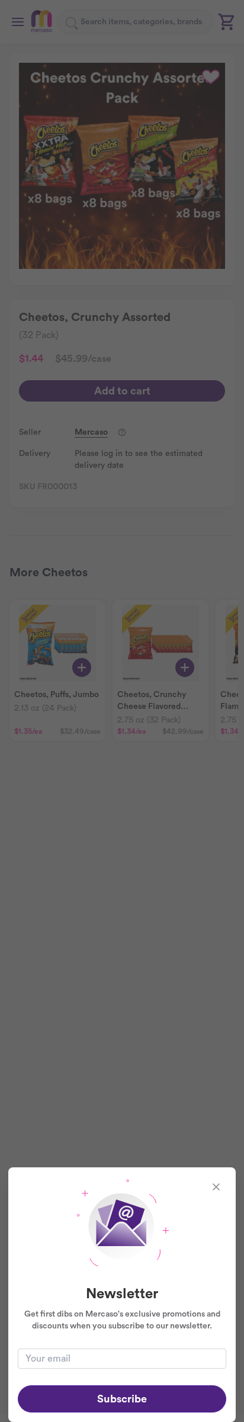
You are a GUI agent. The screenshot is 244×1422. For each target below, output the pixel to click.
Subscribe (122, 1399)
